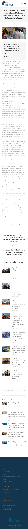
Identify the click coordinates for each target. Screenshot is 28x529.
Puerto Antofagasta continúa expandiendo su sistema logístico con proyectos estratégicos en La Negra (16, 415)
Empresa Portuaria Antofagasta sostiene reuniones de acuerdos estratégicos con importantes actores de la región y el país (18, 273)
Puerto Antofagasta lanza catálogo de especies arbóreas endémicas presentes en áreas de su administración (18, 336)
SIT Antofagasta (6, 495)
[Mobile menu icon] (25, 3)
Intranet (4, 497)
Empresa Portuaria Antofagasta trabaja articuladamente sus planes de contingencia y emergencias (18, 304)
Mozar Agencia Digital (17, 525)
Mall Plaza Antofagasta (7, 492)
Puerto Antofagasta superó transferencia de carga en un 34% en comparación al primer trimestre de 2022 (18, 349)
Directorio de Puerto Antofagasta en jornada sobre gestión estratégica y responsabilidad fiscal (16, 434)
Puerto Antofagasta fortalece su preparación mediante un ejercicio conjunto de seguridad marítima (16, 425)
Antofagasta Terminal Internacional (10, 489)
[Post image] (6, 270)
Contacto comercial (7, 500)
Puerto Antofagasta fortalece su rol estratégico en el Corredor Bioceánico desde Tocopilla (16, 405)
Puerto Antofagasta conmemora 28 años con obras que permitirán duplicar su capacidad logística (17, 444)
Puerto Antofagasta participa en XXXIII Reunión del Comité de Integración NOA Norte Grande (18, 361)
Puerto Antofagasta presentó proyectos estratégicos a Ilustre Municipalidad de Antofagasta (17, 374)
